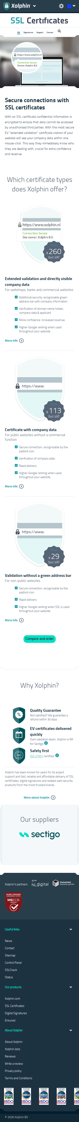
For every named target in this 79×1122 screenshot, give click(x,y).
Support (39, 32)
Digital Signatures (16, 1013)
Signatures (28, 32)
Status (9, 977)
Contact (50, 32)
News (8, 941)
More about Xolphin (36, 797)
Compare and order (40, 638)
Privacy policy (13, 1071)
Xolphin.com (12, 998)
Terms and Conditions (18, 1078)
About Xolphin (13, 1042)
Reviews (10, 1056)
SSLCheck (11, 970)
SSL (18, 32)
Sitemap (10, 955)
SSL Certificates (14, 1006)
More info (11, 340)
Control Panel (13, 962)
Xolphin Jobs (12, 1049)
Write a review (14, 1063)
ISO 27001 (36, 756)
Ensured (10, 1020)
